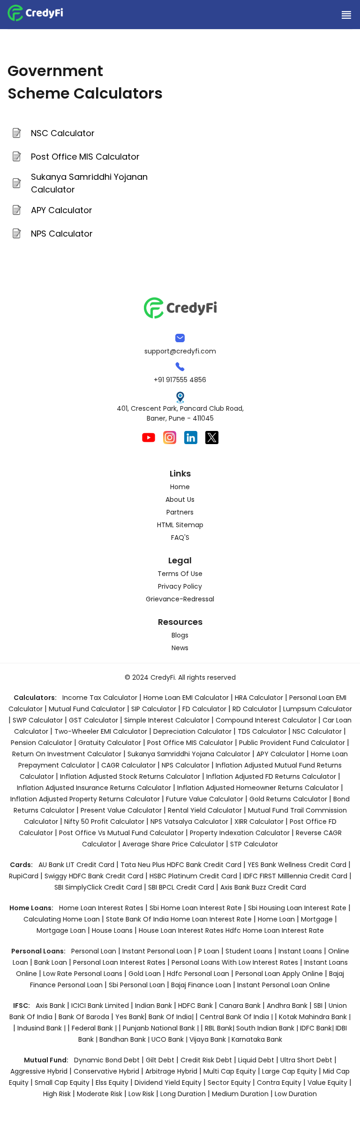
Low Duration (296, 1094)
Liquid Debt (256, 1060)
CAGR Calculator (128, 765)
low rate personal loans (83, 973)
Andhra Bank (287, 1005)
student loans (248, 951)
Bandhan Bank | (125, 1039)
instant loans (301, 951)
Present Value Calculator (121, 810)
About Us (180, 499)
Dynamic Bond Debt (107, 1060)
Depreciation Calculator (192, 731)
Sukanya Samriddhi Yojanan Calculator (89, 183)
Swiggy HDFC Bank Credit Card (94, 876)
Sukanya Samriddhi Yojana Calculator (189, 754)
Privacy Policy (180, 586)
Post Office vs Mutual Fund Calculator (121, 832)
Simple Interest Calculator (167, 720)
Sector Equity (230, 1082)
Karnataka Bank (257, 1039)
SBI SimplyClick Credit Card (98, 887)
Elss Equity (112, 1082)
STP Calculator (254, 844)
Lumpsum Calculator (317, 709)
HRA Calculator (259, 697)
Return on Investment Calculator (66, 754)
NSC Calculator (63, 133)
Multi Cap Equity (229, 1071)
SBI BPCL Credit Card (182, 887)
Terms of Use (180, 573)
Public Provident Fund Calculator (292, 742)
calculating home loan (62, 919)
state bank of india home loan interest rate (180, 919)
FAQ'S (180, 537)
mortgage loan (62, 930)
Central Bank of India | (237, 1017)
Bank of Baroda (84, 1017)
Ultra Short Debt (306, 1060)
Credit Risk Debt (206, 1060)
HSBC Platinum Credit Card (193, 876)
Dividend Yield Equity (168, 1082)
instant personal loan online (283, 985)
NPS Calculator (62, 233)
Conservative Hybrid (106, 1071)
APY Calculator (61, 210)
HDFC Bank (195, 1005)
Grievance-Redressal (180, 599)
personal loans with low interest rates (235, 962)
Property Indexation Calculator (240, 832)
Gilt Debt (160, 1060)
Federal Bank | (95, 1028)
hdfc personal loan (199, 973)
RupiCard (24, 876)
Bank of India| (172, 1017)
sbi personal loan (138, 985)
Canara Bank (240, 1005)
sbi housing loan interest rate (298, 908)
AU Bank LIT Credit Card (77, 864)
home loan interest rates (102, 908)
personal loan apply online (280, 973)
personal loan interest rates (120, 962)
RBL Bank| (220, 1028)
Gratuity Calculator (109, 742)
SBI (318, 1005)
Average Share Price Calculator (173, 844)
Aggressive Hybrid (39, 1071)
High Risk (57, 1094)
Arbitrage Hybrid (171, 1071)
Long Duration (183, 1094)
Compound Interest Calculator (266, 720)
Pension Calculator (41, 742)
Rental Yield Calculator (205, 810)
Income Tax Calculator (99, 697)
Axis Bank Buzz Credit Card (263, 887)
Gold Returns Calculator (288, 799)
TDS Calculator (262, 731)
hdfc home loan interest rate (274, 930)
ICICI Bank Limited (101, 1005)
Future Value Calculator (204, 799)
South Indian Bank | (268, 1028)
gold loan (145, 973)
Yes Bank (129, 1017)
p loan (209, 951)
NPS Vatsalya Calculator (189, 821)
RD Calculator (254, 709)
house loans (113, 930)
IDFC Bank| (318, 1028)
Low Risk (141, 1094)
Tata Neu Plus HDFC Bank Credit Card (180, 864)
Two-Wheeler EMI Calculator (100, 731)
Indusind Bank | (42, 1028)
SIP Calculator (153, 709)
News (180, 648)
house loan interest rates (182, 930)
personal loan (94, 951)
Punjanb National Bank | (162, 1028)
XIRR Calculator (259, 821)
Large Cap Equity (289, 1071)
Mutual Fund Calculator (87, 709)
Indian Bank (154, 1005)
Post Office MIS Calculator (85, 156)
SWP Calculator (38, 720)
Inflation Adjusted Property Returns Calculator (85, 799)
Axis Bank (51, 1005)
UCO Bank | (170, 1039)
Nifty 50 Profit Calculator (104, 821)
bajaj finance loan (202, 985)
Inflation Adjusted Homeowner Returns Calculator (258, 787)
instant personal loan (158, 951)
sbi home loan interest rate (196, 908)
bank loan (50, 962)
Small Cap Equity (62, 1082)
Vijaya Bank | (210, 1039)
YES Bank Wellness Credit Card (297, 864)
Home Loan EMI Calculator (186, 697)
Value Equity (327, 1082)
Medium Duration (240, 1094)
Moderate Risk (99, 1094)
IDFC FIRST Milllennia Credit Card (296, 876)
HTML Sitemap (180, 525)
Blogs (180, 635)
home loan (277, 919)
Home (180, 487)
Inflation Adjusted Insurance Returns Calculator (94, 787)
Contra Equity (279, 1082)
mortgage (318, 919)
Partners (180, 512)
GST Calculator (93, 720)
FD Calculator (204, 709)
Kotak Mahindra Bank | (315, 1017)
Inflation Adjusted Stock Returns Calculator (130, 776)
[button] (345, 14)
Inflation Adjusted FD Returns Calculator (271, 776)
